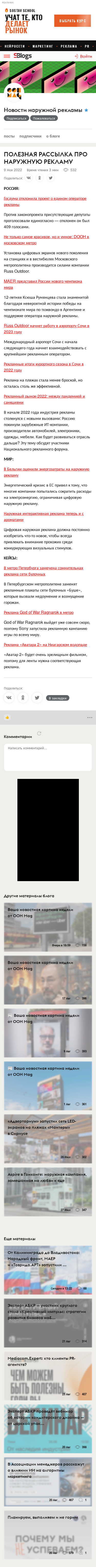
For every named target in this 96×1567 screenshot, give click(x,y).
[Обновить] (39, 733)
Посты (9, 136)
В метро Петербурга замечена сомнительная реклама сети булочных (43, 571)
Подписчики (30, 136)
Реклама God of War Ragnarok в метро (38, 612)
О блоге (53, 136)
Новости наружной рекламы (43, 110)
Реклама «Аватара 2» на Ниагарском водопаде (45, 644)
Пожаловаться (44, 118)
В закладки (58, 697)
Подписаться (16, 118)
